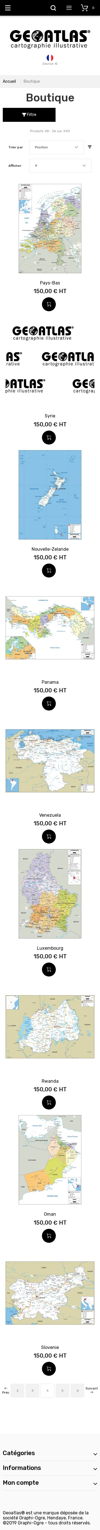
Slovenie (50, 1347)
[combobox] (56, 147)
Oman (50, 1214)
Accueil (9, 81)
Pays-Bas (50, 283)
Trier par (15, 147)
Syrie (50, 416)
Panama (50, 682)
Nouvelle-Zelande (50, 549)
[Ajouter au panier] (49, 304)
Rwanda (50, 1081)
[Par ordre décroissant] (90, 147)
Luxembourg (50, 948)
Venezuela (50, 815)
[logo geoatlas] (50, 27)
